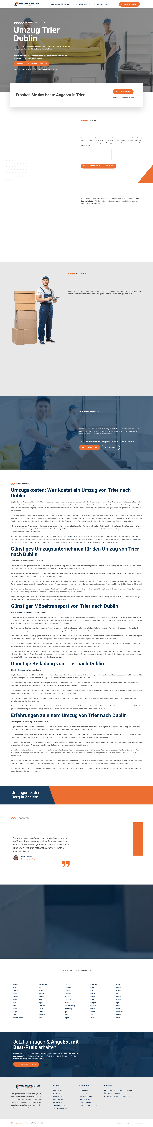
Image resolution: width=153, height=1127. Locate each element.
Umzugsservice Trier (83, 4)
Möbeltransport (24, 612)
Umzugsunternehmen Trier (60, 4)
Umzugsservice (58, 581)
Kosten (67, 502)
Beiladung (21, 670)
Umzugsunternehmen (67, 536)
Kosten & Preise (102, 4)
